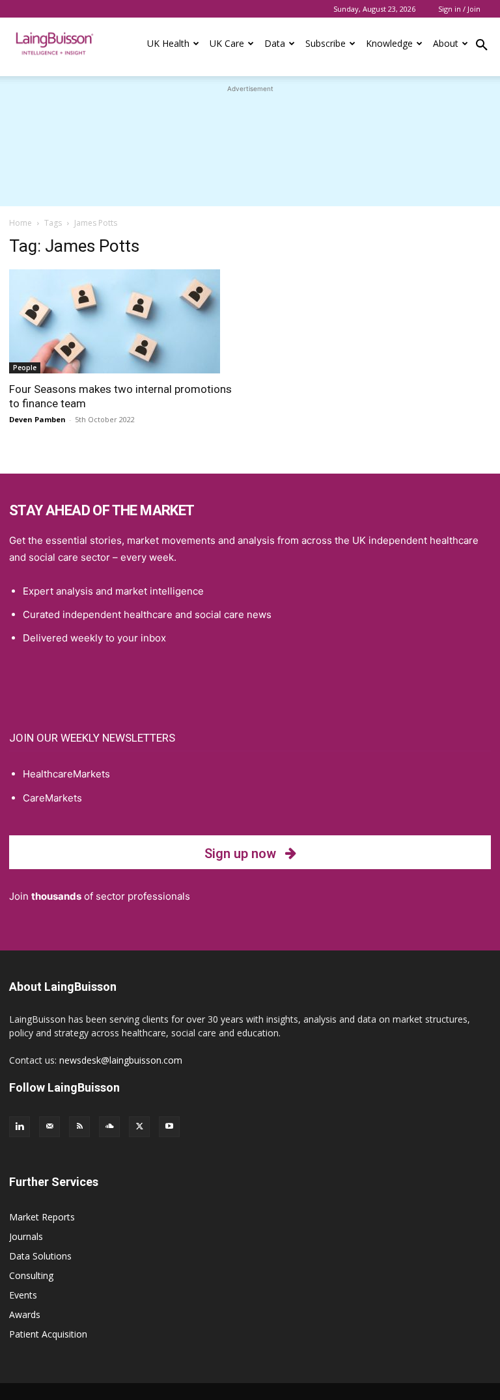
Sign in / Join (459, 9)
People (24, 367)
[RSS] (79, 1126)
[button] (482, 47)
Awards (24, 1314)
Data (274, 43)
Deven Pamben (37, 419)
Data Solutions (40, 1256)
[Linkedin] (19, 1126)
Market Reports (42, 1217)
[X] (139, 1126)
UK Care (227, 43)
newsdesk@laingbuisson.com (120, 1060)
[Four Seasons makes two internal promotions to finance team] (125, 321)
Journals (26, 1236)
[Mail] (49, 1126)
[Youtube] (169, 1126)
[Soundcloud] (109, 1126)
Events (23, 1295)
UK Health (168, 43)
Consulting (31, 1275)
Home (20, 222)
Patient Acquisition (48, 1334)
